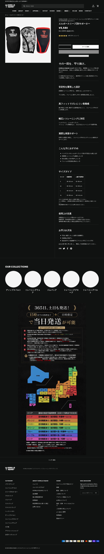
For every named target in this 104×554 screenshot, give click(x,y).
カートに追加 (85, 47)
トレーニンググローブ (71, 291)
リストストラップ (10, 507)
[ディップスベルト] (13, 279)
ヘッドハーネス (9, 511)
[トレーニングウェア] (33, 279)
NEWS (81, 11)
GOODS (52, 11)
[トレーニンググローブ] (71, 279)
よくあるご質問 (60, 512)
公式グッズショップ (11, 535)
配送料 (68, 31)
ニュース (35, 484)
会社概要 (35, 494)
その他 (7, 527)
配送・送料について (62, 490)
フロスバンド (9, 496)
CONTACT (88, 11)
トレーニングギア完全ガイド (64, 484)
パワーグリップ (9, 484)
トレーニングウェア (32, 291)
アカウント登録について (63, 497)
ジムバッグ (52, 290)
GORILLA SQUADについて (40, 490)
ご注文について (60, 494)
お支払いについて (61, 500)
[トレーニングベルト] (90, 279)
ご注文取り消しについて (63, 509)
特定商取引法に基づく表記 (40, 503)
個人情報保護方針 (38, 497)
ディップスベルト (13, 290)
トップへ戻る (52, 460)
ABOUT (20, 11)
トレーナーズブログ (38, 487)
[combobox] (53, 6)
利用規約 (35, 500)
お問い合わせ (36, 507)
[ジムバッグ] (52, 279)
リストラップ (9, 503)
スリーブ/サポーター (11, 492)
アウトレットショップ (11, 531)
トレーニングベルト (90, 291)
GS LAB (74, 11)
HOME (14, 11)
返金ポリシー (60, 518)
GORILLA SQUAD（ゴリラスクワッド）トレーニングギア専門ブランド (77, 19)
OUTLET (45, 11)
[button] (79, 52)
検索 (57, 487)
